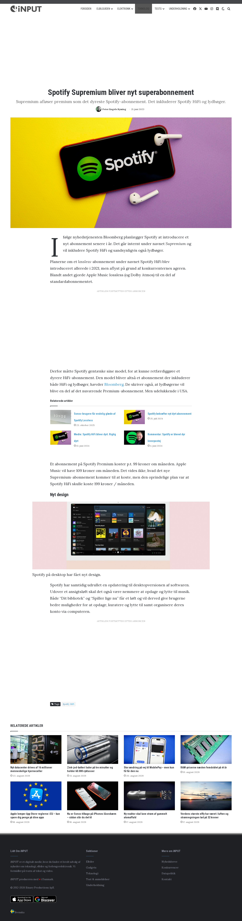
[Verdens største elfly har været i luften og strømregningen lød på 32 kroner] (206, 795)
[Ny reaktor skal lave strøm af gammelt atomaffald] (149, 795)
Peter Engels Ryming (114, 109)
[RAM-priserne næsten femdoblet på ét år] (206, 749)
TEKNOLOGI (143, 8)
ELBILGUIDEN (103, 8)
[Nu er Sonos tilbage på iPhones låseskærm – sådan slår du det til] (92, 795)
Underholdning (95, 885)
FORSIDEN (86, 8)
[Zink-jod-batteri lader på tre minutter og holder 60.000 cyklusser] (92, 749)
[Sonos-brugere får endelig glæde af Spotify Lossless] (60, 417)
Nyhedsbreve (169, 861)
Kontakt (167, 879)
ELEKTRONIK (123, 8)
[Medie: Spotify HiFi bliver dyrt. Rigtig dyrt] (60, 438)
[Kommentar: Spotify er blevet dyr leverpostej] (134, 438)
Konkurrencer (170, 867)
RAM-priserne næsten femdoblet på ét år (204, 767)
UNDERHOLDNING (178, 8)
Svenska (19, 912)
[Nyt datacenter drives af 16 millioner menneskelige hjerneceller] (35, 749)
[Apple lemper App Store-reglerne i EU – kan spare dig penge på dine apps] (35, 795)
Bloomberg (114, 384)
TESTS (158, 8)
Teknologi (92, 873)
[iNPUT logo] (26, 8)
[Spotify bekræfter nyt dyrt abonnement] (134, 417)
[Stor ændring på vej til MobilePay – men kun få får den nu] (149, 749)
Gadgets (91, 867)
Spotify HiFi (68, 704)
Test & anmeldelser (97, 879)
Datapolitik (168, 873)
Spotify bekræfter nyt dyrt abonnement (169, 413)
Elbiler (90, 861)
